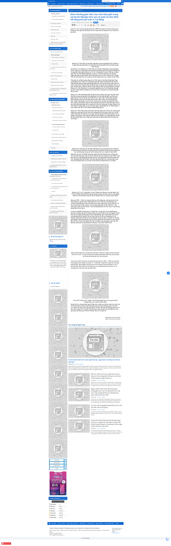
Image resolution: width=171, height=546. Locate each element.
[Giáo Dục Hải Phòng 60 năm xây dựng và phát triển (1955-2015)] (58, 336)
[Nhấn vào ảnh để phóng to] (95, 133)
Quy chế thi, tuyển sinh (56, 23)
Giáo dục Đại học (54, 152)
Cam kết (53, 191)
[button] (122, 1)
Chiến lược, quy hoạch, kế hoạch (59, 120)
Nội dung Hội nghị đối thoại (57, 200)
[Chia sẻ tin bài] (95, 22)
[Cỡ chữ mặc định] (80, 25)
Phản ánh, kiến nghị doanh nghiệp (58, 203)
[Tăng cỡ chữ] (82, 25)
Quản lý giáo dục (100, 3)
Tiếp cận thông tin (55, 143)
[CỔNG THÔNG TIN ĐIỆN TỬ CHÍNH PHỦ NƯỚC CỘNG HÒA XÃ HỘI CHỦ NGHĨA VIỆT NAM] (58, 373)
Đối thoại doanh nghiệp (56, 171)
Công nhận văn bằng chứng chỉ (58, 16)
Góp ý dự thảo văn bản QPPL (58, 134)
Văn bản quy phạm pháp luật (58, 124)
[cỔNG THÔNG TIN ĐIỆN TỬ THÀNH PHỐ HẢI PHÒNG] (58, 429)
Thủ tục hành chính (55, 55)
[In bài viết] (98, 25)
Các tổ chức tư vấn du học (57, 183)
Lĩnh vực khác (55, 63)
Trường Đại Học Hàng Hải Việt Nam (58, 158)
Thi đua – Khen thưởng (56, 26)
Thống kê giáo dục (55, 29)
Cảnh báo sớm (82, 3)
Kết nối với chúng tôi (57, 236)
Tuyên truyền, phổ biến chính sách (59, 137)
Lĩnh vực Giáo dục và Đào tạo (58, 57)
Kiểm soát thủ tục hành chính (57, 85)
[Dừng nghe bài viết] (88, 25)
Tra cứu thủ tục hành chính (56, 72)
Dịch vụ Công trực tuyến (56, 75)
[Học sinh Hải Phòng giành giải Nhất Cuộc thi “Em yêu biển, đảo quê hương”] (79, 411)
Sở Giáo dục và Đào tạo (58, 117)
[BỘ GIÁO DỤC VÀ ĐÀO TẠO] (58, 411)
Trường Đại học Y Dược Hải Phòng (58, 162)
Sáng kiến (53, 36)
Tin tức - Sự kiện (61, 3)
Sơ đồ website (86, 538)
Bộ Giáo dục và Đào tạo (58, 107)
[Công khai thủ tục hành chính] (58, 225)
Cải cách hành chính (110, 3)
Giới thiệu (53, 3)
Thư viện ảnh (53, 246)
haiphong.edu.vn (116, 532)
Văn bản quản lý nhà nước (57, 99)
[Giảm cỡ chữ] (77, 25)
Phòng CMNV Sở (90, 3)
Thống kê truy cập (54, 498)
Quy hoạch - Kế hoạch (56, 32)
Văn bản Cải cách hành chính (57, 82)
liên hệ (118, 3)
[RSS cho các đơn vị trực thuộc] (112, 6)
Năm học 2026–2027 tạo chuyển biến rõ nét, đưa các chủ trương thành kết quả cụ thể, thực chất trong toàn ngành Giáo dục (106, 376)
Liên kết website (55, 283)
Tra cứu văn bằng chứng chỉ (58, 19)
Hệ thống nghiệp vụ (55, 10)
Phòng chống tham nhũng (57, 140)
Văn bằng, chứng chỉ (55, 13)
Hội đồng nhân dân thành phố (59, 110)
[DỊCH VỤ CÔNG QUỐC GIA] (58, 448)
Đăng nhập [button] (52, 1)
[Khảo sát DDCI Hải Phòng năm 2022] (58, 317)
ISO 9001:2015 (54, 79)
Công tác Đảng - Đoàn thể (72, 3)
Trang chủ (71, 10)
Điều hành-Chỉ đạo (56, 105)
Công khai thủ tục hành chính (58, 60)
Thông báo (53, 147)
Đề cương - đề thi (54, 39)
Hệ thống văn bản (55, 102)
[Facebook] (168, 273)
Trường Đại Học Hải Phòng (56, 155)
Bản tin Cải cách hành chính (57, 51)
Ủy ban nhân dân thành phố (58, 113)
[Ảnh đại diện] (95, 47)
